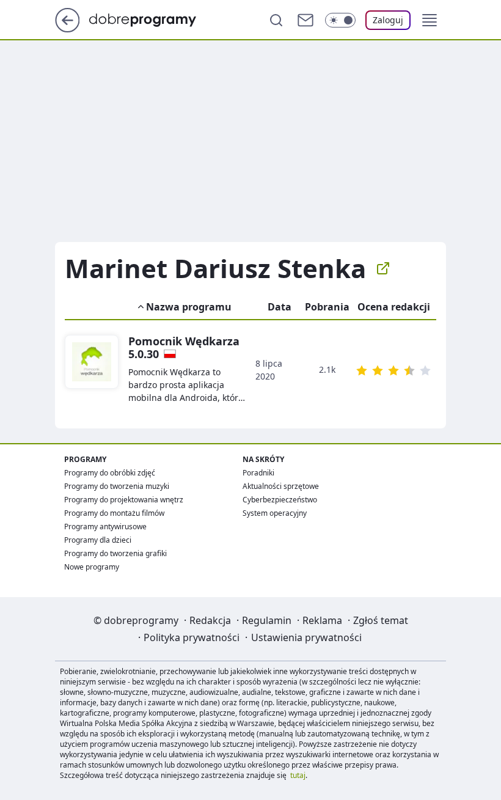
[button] (429, 20)
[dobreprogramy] (152, 19)
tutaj (297, 775)
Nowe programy (91, 567)
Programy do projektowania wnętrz (123, 499)
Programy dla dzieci (97, 540)
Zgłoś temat (380, 620)
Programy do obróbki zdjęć (109, 473)
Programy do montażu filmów (114, 513)
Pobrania (327, 307)
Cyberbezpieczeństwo (280, 499)
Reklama (322, 620)
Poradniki (258, 473)
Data (279, 307)
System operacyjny (275, 513)
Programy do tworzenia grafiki (115, 553)
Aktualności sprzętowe (281, 486)
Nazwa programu (189, 307)
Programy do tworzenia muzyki (116, 486)
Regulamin (266, 620)
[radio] (362, 370)
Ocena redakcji (393, 307)
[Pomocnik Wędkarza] (92, 369)
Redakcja (210, 620)
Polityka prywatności (192, 637)
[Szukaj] (276, 20)
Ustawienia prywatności (306, 637)
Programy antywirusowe (105, 526)
